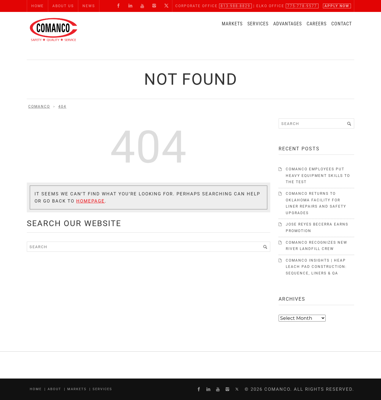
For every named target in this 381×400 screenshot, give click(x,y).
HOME (37, 6)
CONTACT (341, 24)
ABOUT (54, 389)
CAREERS (317, 24)
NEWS (88, 6)
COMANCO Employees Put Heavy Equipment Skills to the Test (318, 175)
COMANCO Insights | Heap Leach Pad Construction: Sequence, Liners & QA (316, 266)
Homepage (90, 201)
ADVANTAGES (287, 24)
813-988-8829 (235, 6)
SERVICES (257, 24)
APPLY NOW (336, 6)
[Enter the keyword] (265, 247)
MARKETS (232, 24)
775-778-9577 (302, 6)
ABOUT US (63, 6)
